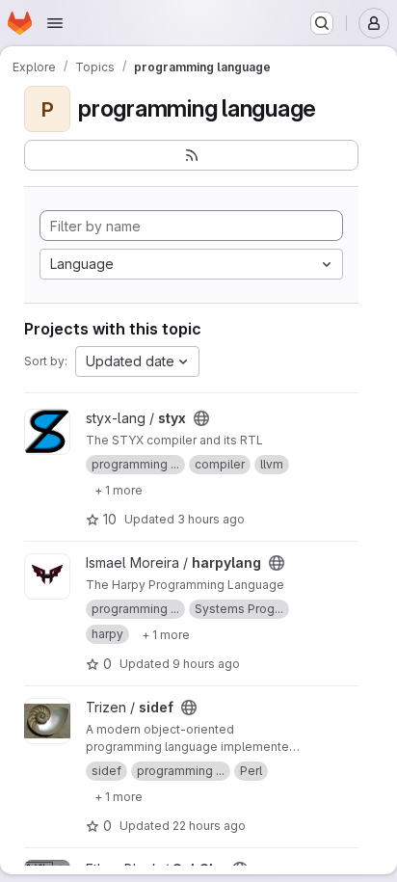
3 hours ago (211, 519)
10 (110, 519)
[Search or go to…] (321, 23)
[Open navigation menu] (55, 23)
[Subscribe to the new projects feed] (191, 155)
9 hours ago (206, 663)
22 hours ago (209, 825)
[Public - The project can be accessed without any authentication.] (201, 418)
